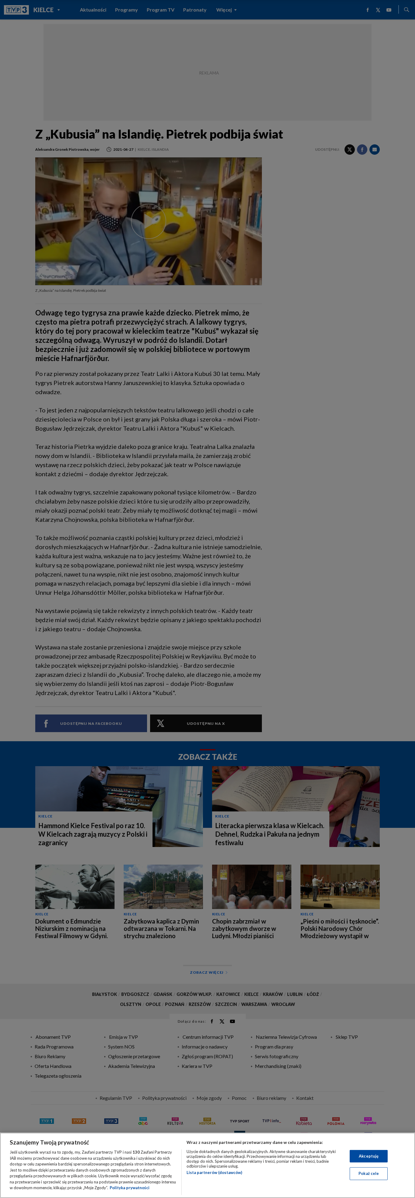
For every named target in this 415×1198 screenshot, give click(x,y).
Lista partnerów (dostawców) (214, 1172)
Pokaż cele (368, 1173)
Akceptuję (369, 1156)
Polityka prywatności (129, 1187)
